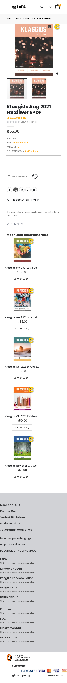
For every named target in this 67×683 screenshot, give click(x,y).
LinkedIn (22, 189)
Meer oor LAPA (10, 505)
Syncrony (19, 666)
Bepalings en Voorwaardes (18, 551)
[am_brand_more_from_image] (22, 251)
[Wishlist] (50, 6)
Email (34, 189)
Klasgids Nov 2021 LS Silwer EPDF (22, 466)
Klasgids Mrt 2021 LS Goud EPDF (22, 317)
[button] (57, 74)
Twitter (15, 189)
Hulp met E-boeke (12, 544)
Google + (28, 189)
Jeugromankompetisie (16, 530)
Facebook (9, 189)
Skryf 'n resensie (29, 121)
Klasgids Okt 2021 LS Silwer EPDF (22, 416)
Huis (9, 18)
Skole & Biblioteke (12, 517)
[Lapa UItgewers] (19, 6)
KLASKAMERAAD (16, 118)
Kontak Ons (8, 511)
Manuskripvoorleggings (15, 538)
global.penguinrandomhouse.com (37, 676)
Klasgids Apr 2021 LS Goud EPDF (22, 367)
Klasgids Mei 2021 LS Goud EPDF (22, 268)
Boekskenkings (10, 524)
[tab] (33, 200)
